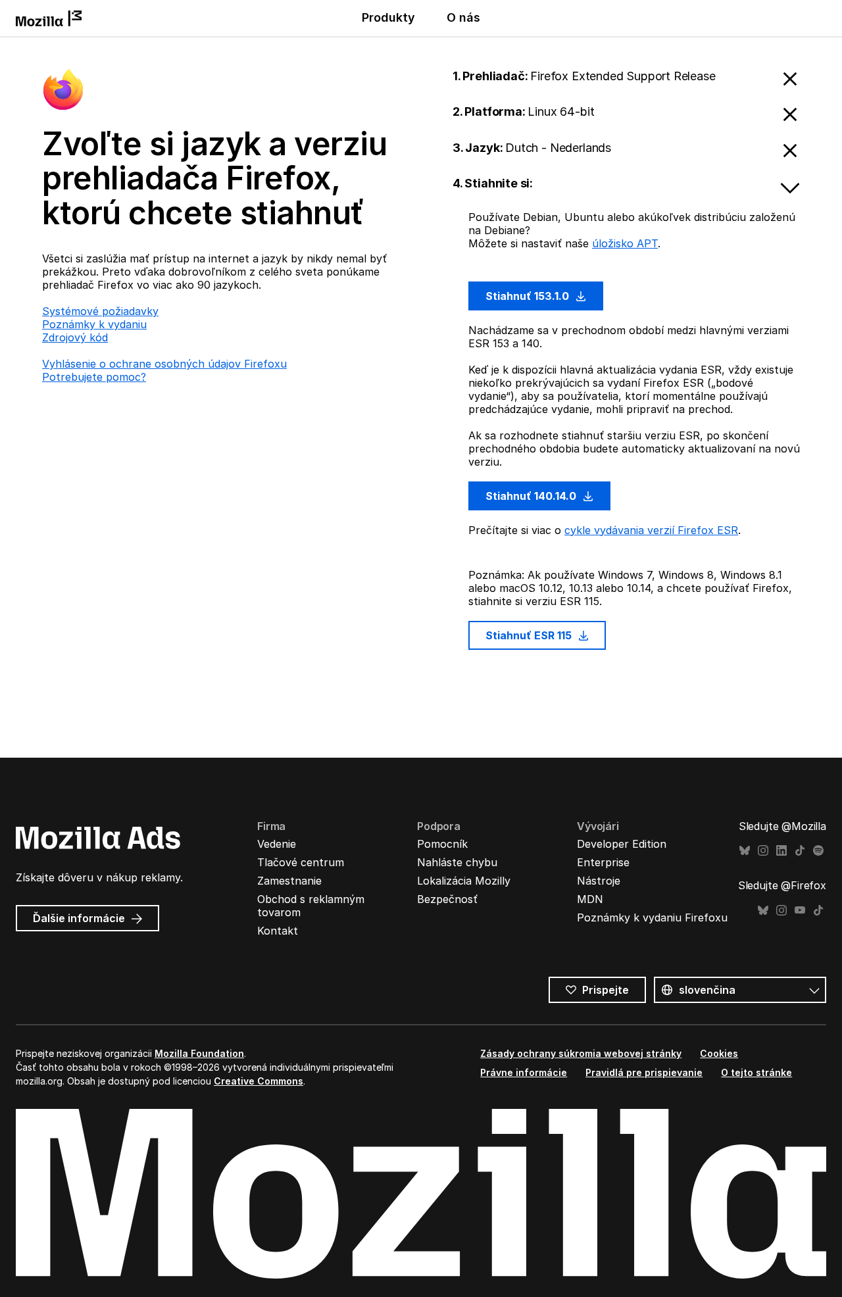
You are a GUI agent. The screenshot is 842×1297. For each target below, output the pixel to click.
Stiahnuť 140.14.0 (532, 495)
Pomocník (442, 843)
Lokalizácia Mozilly (463, 880)
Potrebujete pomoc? (94, 376)
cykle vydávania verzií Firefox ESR (651, 530)
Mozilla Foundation (199, 1053)
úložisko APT (625, 243)
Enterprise (603, 862)
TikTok (800, 851)
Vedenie (276, 843)
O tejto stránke (756, 1072)
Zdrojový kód (75, 337)
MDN (590, 899)
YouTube (800, 910)
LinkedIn (781, 851)
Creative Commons (258, 1081)
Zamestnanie (289, 880)
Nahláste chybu (457, 862)
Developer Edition (621, 843)
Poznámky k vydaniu (94, 324)
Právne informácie (523, 1072)
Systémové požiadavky (100, 311)
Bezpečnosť (447, 899)
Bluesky (745, 851)
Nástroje (598, 880)
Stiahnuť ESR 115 (529, 635)
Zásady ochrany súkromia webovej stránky (580, 1053)
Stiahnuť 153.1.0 (528, 296)
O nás (463, 17)
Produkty (388, 17)
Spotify (818, 851)
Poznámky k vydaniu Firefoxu (652, 917)
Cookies (719, 1053)
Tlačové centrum (300, 862)
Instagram (763, 851)
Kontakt (277, 930)
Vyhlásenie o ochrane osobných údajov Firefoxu (164, 363)
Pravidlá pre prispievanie (644, 1072)
